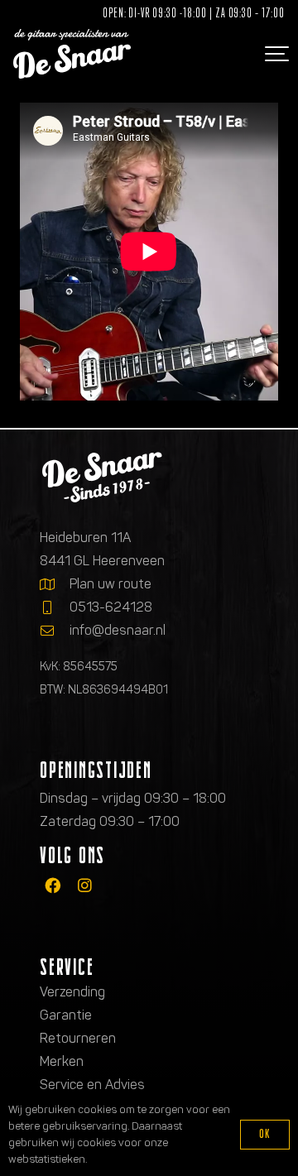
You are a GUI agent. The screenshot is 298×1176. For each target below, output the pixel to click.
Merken (62, 1061)
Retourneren (78, 1038)
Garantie (66, 1015)
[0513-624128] (55, 607)
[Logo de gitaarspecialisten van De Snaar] (72, 54)
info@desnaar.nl (118, 630)
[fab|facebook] (52, 885)
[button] (275, 54)
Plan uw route (110, 584)
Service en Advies (92, 1084)
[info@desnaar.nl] (55, 630)
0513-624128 (111, 607)
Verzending (72, 992)
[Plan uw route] (55, 584)
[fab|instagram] (85, 885)
